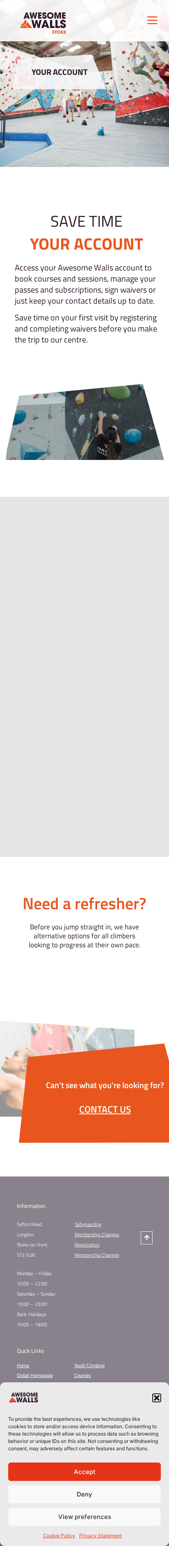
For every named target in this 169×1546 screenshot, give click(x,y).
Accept (85, 1472)
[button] (157, 1398)
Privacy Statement (100, 1535)
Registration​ (87, 1245)
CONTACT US (105, 1109)
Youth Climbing (89, 1365)
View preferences (84, 1517)
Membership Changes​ (97, 1255)
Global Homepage (35, 1375)
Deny (84, 1494)
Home (23, 1365)
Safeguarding (88, 1224)
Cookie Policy (59, 1535)
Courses (82, 1375)
